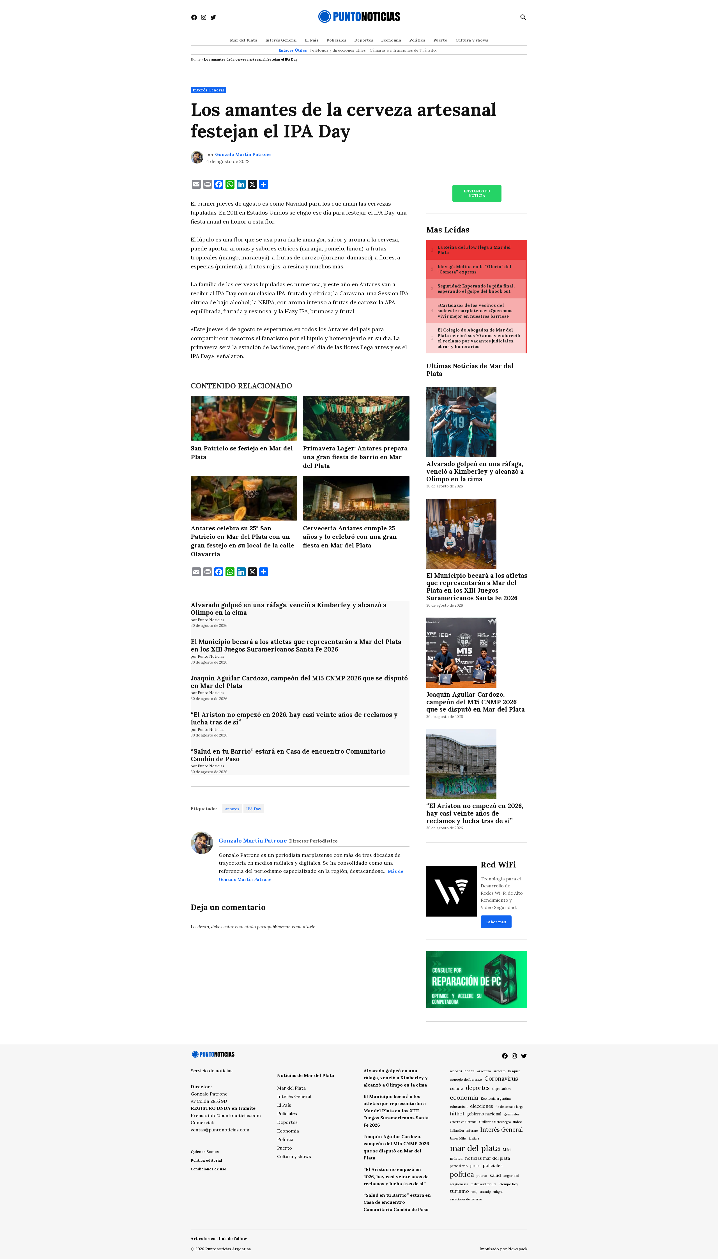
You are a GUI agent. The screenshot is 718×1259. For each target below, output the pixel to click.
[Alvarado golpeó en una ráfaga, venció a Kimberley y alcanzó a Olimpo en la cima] (461, 423)
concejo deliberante (466, 1079)
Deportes (363, 40)
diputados (501, 1088)
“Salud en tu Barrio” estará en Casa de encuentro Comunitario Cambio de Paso (288, 755)
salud (495, 1175)
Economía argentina (496, 1099)
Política (417, 40)
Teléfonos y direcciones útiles (338, 50)
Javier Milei (458, 1138)
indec (517, 1122)
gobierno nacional (483, 1114)
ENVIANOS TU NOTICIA (477, 193)
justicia (474, 1138)
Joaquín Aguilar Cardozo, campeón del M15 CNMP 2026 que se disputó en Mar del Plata (299, 682)
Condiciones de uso (208, 1169)
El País (311, 40)
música (456, 1158)
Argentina (484, 1071)
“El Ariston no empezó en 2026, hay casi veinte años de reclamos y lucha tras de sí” (294, 718)
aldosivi (456, 1071)
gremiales (512, 1114)
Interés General (281, 40)
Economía (391, 40)
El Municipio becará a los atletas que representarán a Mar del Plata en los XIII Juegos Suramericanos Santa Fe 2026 (296, 645)
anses (469, 1071)
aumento (499, 1071)
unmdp (485, 1191)
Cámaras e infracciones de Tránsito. (403, 50)
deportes (478, 1088)
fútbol (457, 1113)
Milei (507, 1149)
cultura (456, 1088)
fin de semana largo (509, 1107)
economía (464, 1097)
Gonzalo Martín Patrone (243, 154)
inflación (457, 1130)
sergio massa (459, 1184)
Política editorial (206, 1160)
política (462, 1174)
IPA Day (253, 808)
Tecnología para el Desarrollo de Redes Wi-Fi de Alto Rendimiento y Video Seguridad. (502, 893)
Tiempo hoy (508, 1184)
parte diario (459, 1166)
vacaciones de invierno (466, 1199)
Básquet (514, 1071)
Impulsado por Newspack (503, 1248)
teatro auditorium (483, 1184)
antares (232, 808)
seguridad (511, 1175)
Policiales (336, 40)
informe (472, 1131)
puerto (482, 1175)
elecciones (481, 1106)
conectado (245, 926)
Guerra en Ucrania (463, 1122)
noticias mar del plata (487, 1158)
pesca (475, 1165)
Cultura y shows (471, 40)
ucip (474, 1192)
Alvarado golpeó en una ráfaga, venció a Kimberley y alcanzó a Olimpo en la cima (288, 608)
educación (459, 1106)
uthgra (498, 1192)
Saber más (496, 922)
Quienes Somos (205, 1151)
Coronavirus (501, 1078)
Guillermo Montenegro (495, 1122)
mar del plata (475, 1148)
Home (196, 59)
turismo (459, 1191)
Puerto (440, 40)
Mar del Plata (243, 40)
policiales (493, 1165)
